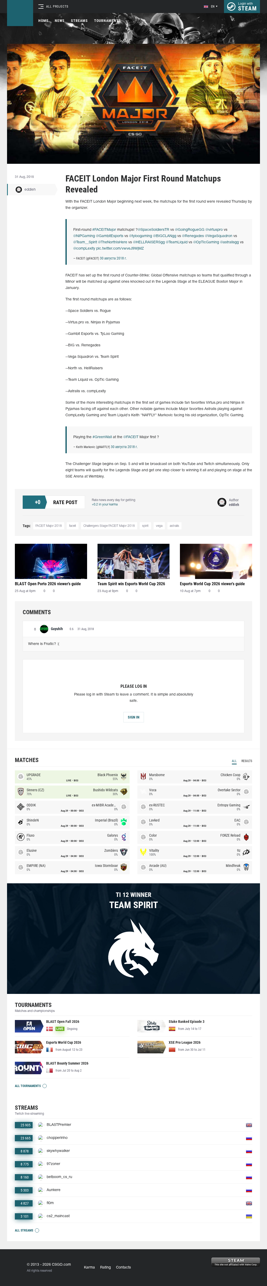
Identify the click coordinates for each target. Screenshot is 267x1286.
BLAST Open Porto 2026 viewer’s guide (48, 583)
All (234, 761)
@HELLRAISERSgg (149, 242)
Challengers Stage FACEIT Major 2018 (109, 525)
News (60, 21)
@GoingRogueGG (189, 230)
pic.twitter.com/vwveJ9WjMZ (120, 248)
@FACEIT (130, 437)
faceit (72, 525)
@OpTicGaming (206, 242)
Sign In (133, 717)
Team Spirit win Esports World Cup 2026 (131, 583)
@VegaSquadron (218, 236)
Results (246, 761)
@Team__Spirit (85, 242)
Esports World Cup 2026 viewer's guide (212, 583)
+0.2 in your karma (105, 504)
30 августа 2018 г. (113, 258)
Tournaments (107, 21)
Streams (79, 21)
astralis (174, 525)
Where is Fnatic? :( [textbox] (43, 644)
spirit (145, 525)
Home (43, 21)
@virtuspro (214, 230)
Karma (89, 1267)
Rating (105, 1267)
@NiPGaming (84, 236)
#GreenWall (102, 437)
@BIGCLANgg (164, 236)
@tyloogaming (140, 236)
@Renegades (193, 236)
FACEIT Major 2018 (48, 525)
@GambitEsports (109, 236)
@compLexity (84, 248)
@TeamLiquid (176, 242)
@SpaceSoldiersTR (153, 230)
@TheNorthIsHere (112, 242)
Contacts (123, 1267)
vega (159, 525)
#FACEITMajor (104, 230)
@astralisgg (229, 242)
